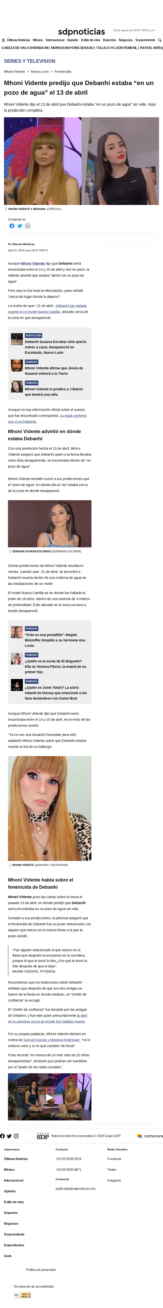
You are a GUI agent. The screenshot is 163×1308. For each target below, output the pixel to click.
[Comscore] (150, 1135)
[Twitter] (20, 225)
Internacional (55, 40)
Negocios (126, 40)
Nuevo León (40, 71)
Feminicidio (63, 71)
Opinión (72, 40)
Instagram (114, 1180)
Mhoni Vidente (14, 71)
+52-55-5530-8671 (68, 1169)
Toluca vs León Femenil (116, 48)
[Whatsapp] (28, 225)
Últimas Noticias (18, 40)
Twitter (111, 1169)
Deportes (109, 40)
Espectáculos (14, 1245)
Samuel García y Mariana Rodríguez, (52, 1040)
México (38, 40)
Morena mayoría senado (72, 48)
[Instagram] (16, 1136)
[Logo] (81, 32)
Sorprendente (145, 40)
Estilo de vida (90, 40)
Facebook (114, 1159)
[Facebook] (12, 225)
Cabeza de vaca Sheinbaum (24, 48)
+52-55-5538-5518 (68, 1159)
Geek (8, 1256)
